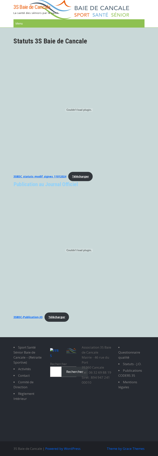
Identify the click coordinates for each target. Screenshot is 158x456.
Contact (24, 375)
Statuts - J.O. (132, 364)
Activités (24, 369)
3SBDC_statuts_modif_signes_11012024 (39, 176)
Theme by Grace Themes (126, 448)
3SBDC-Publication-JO (28, 317)
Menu (19, 23)
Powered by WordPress (63, 448)
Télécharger (80, 176)
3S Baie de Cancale (31, 7)
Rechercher (58, 364)
